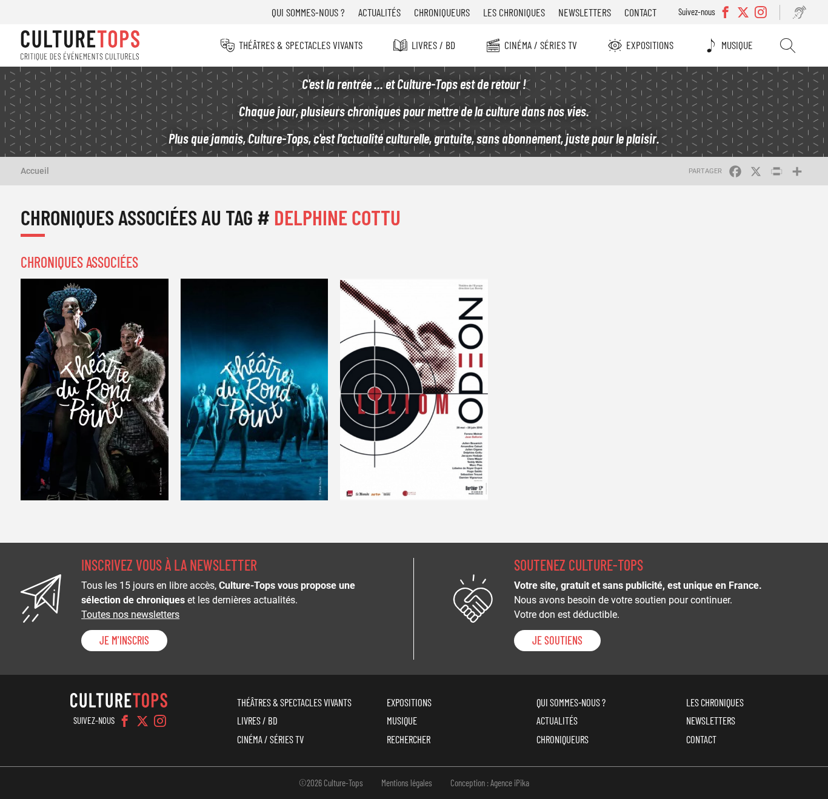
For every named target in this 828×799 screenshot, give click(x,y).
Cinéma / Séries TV (540, 44)
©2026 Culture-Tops (331, 782)
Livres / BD (433, 44)
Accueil (35, 171)
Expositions (649, 44)
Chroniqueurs (442, 12)
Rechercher (787, 45)
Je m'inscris (124, 640)
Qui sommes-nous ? (308, 12)
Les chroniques (514, 12)
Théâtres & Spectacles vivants (300, 44)
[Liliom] (414, 389)
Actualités (379, 12)
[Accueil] (80, 45)
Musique (737, 44)
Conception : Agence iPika (489, 782)
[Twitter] (142, 721)
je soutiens (557, 640)
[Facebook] (125, 721)
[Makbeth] (95, 389)
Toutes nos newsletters (130, 614)
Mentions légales (406, 782)
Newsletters (584, 12)
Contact (640, 12)
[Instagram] (160, 721)
